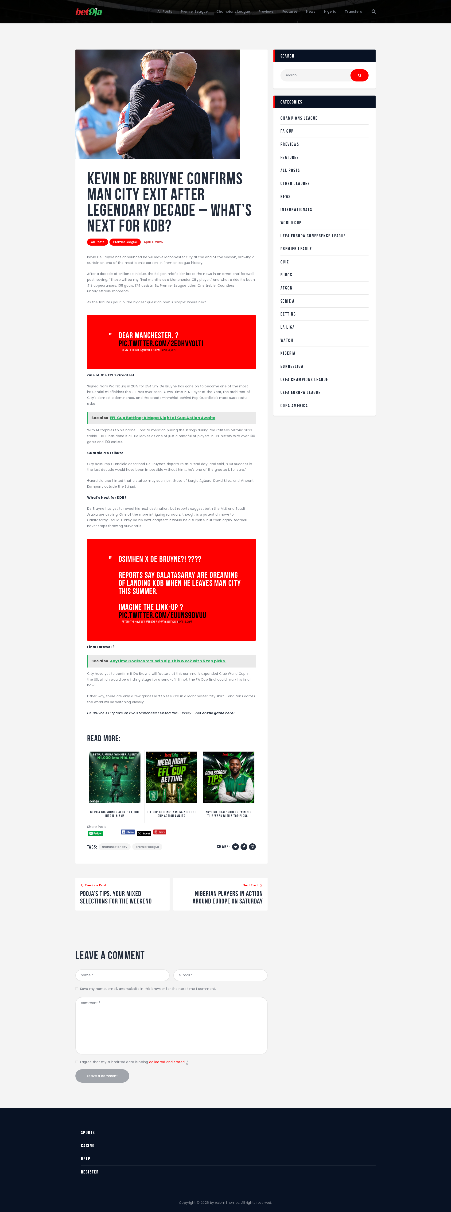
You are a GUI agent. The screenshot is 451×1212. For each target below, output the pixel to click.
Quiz (284, 261)
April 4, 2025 (169, 350)
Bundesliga (291, 366)
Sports (88, 1132)
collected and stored (167, 1062)
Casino (88, 1145)
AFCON (286, 287)
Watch (286, 340)
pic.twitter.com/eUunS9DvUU (162, 615)
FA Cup (287, 131)
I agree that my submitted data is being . (134, 1062)
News (285, 196)
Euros (286, 274)
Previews (289, 144)
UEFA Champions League (304, 379)
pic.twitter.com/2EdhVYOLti (161, 343)
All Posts (97, 242)
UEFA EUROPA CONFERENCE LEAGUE (313, 235)
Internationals (296, 209)
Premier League (125, 242)
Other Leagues (295, 183)
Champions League (299, 118)
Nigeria (288, 353)
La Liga (287, 327)
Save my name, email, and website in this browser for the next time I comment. (148, 988)
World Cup (291, 222)
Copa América (294, 405)
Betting (288, 314)
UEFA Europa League (300, 392)
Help (86, 1158)
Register (90, 1171)
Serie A (287, 301)
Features (289, 157)
